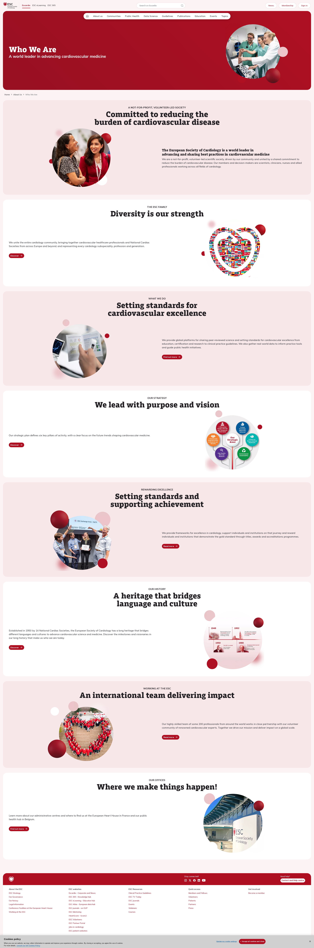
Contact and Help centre (292, 880)
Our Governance (16, 897)
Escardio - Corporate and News (82, 893)
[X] (190, 880)
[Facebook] (194, 880)
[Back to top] (306, 930)
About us (98, 16)
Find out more (170, 357)
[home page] (87, 16)
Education (200, 16)
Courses (132, 912)
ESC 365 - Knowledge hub (80, 897)
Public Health (132, 16)
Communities (114, 16)
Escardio (26, 5)
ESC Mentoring (75, 912)
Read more (169, 546)
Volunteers (193, 897)
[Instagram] (185, 880)
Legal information (16, 904)
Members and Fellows (197, 893)
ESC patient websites (78, 931)
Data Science (151, 16)
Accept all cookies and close (253, 941)
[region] (157, 941)
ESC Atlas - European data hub (82, 904)
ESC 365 (52, 5)
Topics (224, 16)
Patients (192, 901)
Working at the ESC (17, 912)
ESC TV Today (135, 897)
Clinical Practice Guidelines (140, 893)
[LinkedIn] (199, 880)
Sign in (304, 5)
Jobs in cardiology (76, 927)
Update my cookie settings (226, 941)
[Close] (310, 941)
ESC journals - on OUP (78, 908)
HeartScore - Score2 (78, 916)
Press (190, 908)
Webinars (133, 908)
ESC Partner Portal (77, 923)
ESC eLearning (39, 5)
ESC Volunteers (75, 919)
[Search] (182, 6)
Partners (192, 904)
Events (213, 16)
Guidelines (167, 16)
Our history (13, 901)
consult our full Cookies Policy (28, 945)
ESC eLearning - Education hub (82, 901)
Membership (287, 5)
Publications (183, 16)
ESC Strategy (14, 893)
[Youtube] (203, 880)
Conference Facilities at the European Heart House (30, 908)
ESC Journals (134, 901)
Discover (14, 255)
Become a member (256, 893)
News (271, 5)
